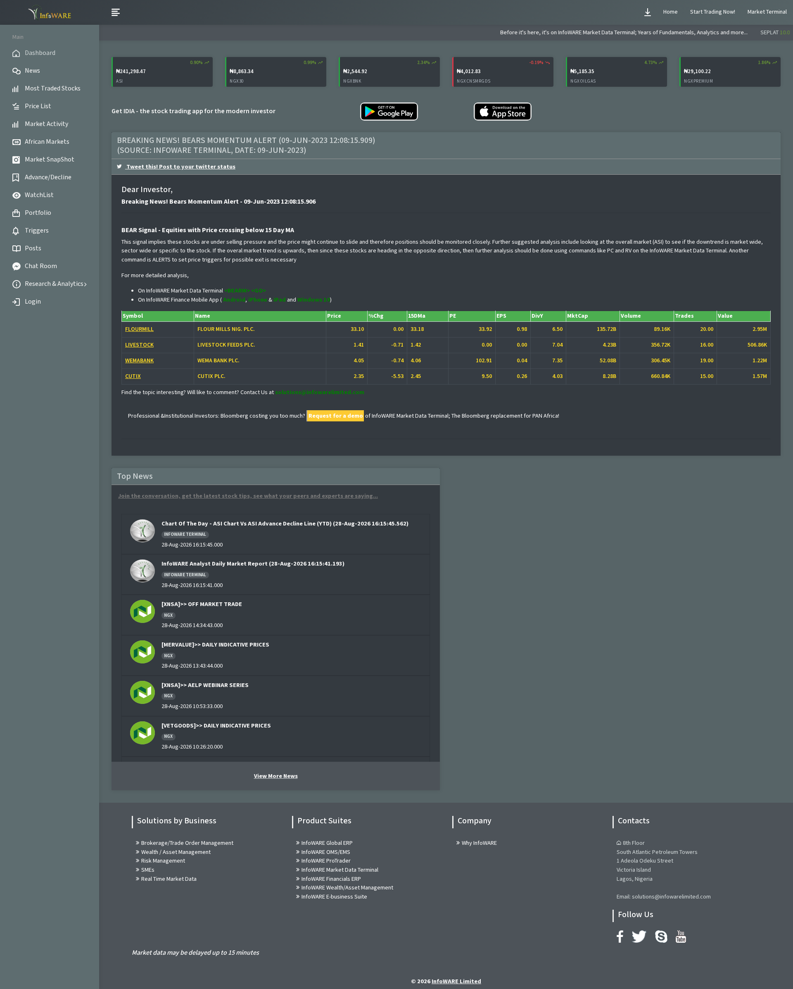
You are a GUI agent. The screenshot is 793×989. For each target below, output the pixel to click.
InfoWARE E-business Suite (334, 897)
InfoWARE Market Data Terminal (340, 870)
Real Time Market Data (169, 879)
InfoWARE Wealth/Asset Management (347, 888)
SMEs (147, 870)
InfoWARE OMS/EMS (326, 852)
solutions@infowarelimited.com (319, 392)
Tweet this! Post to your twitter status (180, 167)
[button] (647, 12)
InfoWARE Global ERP (327, 843)
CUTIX (133, 376)
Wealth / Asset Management (176, 852)
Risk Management (163, 861)
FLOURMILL (139, 329)
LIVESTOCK (139, 345)
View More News (276, 776)
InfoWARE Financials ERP (331, 879)
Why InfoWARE (479, 843)
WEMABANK (139, 360)
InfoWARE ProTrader (326, 861)
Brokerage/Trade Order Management (187, 843)
